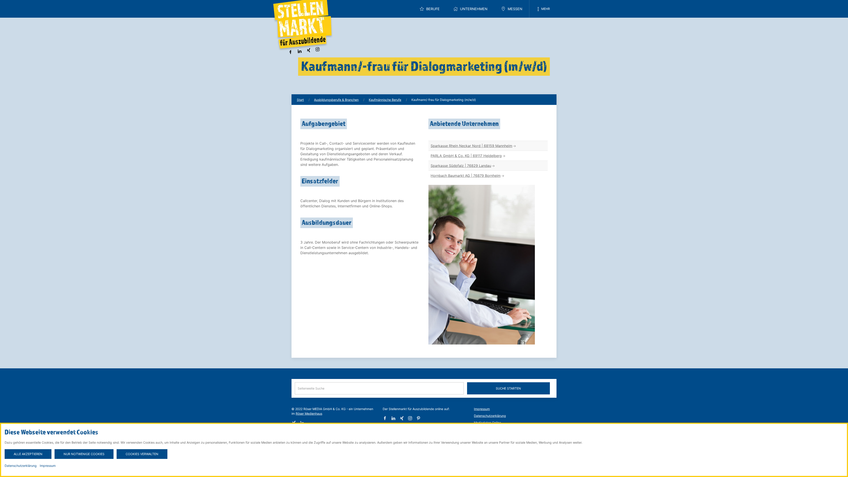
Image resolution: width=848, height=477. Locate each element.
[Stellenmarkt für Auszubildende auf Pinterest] (418, 418)
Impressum (482, 409)
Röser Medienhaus (309, 413)
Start (300, 100)
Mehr (545, 9)
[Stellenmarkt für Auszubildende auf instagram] (317, 48)
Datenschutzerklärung (490, 416)
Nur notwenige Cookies (84, 454)
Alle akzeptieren (28, 454)
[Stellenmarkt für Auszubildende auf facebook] (290, 51)
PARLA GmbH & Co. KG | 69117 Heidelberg (466, 155)
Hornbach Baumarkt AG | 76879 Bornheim (466, 175)
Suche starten (508, 388)
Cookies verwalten (142, 454)
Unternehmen (473, 9)
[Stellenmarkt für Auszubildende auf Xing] (308, 49)
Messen (515, 9)
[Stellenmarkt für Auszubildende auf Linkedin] (299, 50)
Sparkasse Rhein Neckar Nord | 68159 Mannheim (471, 146)
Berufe (433, 9)
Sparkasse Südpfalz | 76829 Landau (461, 165)
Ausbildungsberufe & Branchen (336, 100)
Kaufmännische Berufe (385, 100)
